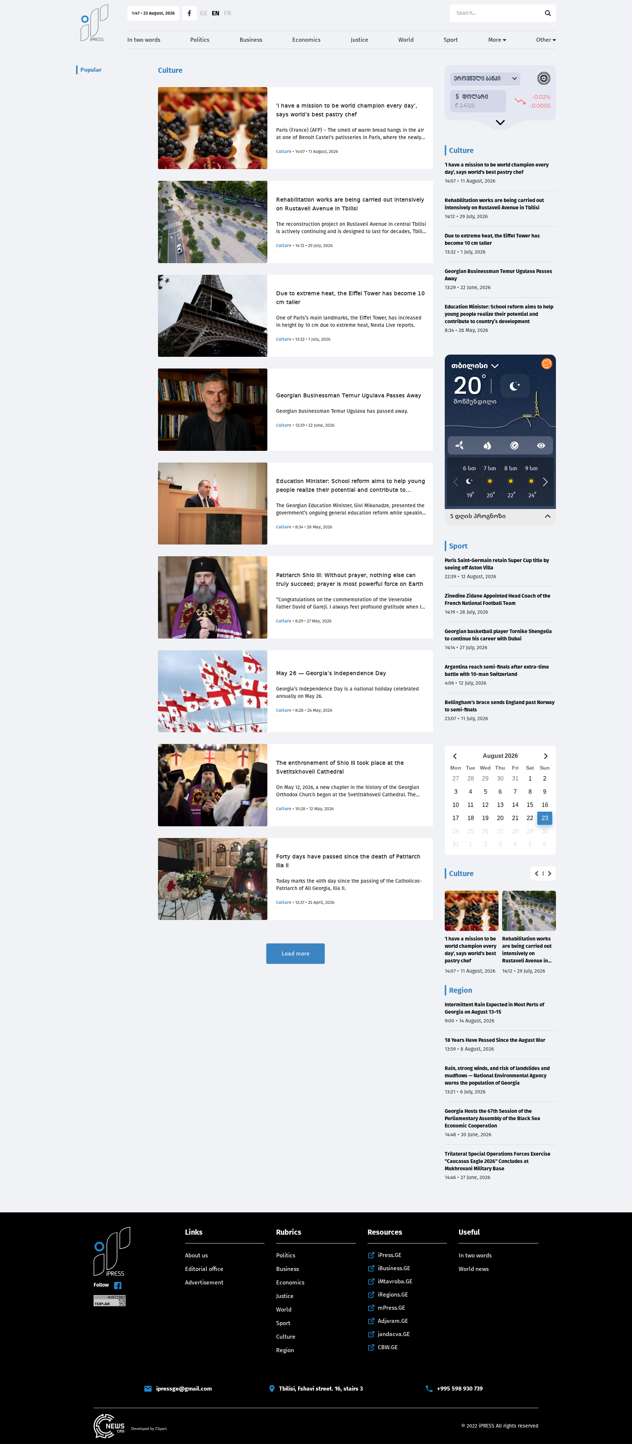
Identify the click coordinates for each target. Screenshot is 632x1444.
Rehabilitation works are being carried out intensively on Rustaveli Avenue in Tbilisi (350, 204)
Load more (296, 953)
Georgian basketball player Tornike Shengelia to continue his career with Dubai (498, 635)
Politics (199, 39)
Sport (451, 39)
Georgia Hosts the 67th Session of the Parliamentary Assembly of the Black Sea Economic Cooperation (492, 1118)
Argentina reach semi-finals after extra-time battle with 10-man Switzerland (497, 670)
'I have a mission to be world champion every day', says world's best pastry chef (346, 110)
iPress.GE (390, 1255)
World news (474, 1268)
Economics (306, 39)
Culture (283, 151)
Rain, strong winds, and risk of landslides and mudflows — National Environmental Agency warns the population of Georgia (497, 1075)
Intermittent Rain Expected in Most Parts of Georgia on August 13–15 (494, 1008)
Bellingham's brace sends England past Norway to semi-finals (499, 706)
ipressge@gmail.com (184, 1388)
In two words (143, 39)
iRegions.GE (393, 1294)
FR (227, 13)
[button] (536, 873)
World (406, 39)
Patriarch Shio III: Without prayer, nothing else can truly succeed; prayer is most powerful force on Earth (350, 580)
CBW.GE (388, 1347)
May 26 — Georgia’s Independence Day (331, 674)
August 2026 (500, 756)
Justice (359, 39)
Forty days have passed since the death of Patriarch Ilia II (348, 861)
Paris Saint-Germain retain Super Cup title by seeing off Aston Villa (497, 564)
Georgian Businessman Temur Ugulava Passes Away (348, 396)
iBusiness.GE (394, 1268)
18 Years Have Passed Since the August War (495, 1040)
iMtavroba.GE (395, 1281)
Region (285, 1350)
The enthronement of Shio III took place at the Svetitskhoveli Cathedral (340, 767)
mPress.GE (391, 1307)
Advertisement (204, 1282)
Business (251, 39)
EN (215, 13)
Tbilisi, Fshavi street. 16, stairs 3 (321, 1388)
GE (203, 13)
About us (196, 1255)
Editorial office (204, 1268)
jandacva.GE (394, 1334)
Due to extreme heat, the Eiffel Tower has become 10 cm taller (350, 298)
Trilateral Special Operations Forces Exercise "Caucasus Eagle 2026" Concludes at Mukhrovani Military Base (497, 1161)
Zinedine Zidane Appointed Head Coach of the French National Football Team (497, 599)
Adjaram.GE (393, 1320)
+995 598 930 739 (460, 1388)
